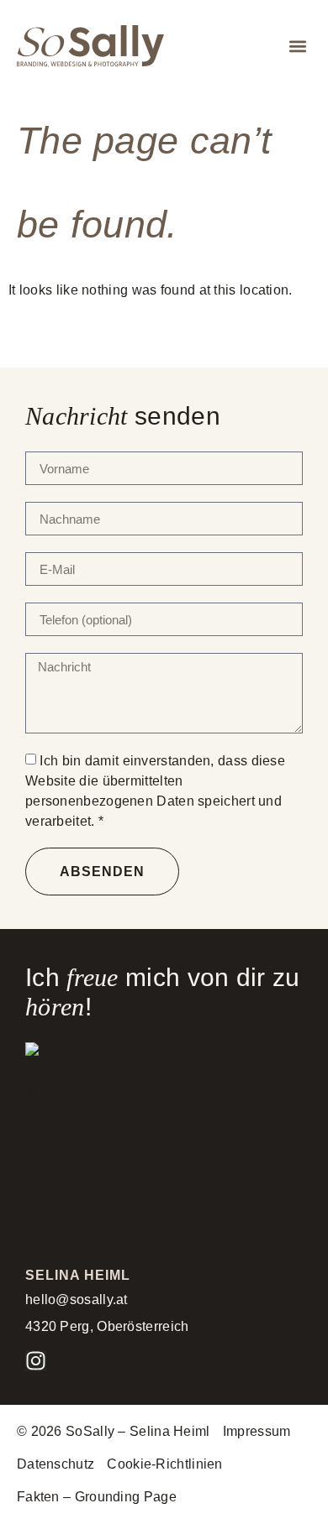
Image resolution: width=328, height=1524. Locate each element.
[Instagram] (35, 1360)
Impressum (257, 1431)
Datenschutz (55, 1464)
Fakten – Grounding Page (97, 1497)
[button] (297, 46)
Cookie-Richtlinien (164, 1464)
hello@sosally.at (76, 1299)
